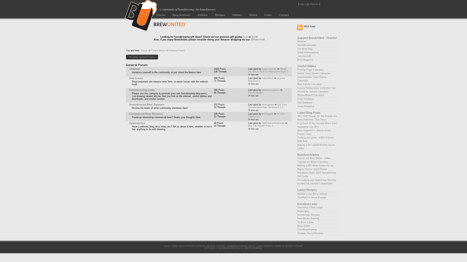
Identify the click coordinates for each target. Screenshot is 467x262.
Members (268, 246)
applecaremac (269, 69)
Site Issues (136, 78)
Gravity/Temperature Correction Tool (316, 88)
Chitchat (134, 69)
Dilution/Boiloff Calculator (310, 95)
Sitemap (299, 246)
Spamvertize (137, 123)
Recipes (220, 15)
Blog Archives (181, 15)
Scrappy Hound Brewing (310, 233)
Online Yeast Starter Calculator (313, 73)
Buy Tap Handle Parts (259, 125)
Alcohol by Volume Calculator (312, 91)
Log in (303, 4)
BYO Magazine (305, 59)
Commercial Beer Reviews (146, 113)
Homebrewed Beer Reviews (146, 104)
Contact (284, 15)
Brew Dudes (303, 226)
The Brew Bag (304, 48)
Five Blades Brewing (308, 218)
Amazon (301, 41)
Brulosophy (303, 211)
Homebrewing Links (142, 90)
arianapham (268, 104)
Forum (161, 15)
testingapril (267, 113)
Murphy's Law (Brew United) (312, 193)
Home (144, 50)
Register (314, 4)
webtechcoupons (271, 90)
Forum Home (158, 50)
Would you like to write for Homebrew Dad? (267, 70)
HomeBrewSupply (306, 45)
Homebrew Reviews (237, 246)
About (253, 15)
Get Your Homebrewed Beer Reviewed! (267, 106)
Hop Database (304, 102)
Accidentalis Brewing (308, 214)
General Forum (177, 50)
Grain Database (305, 99)
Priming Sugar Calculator (310, 69)
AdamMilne (268, 78)
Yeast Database (305, 106)
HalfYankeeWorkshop (273, 123)
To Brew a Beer (305, 222)
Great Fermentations (308, 52)
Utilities (237, 15)
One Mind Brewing (307, 229)
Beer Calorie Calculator (309, 84)
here (245, 36)
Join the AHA (304, 56)
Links (268, 15)
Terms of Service (284, 246)
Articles (203, 15)
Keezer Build (255, 92)
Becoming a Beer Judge (310, 207)
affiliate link (257, 39)
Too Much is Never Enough (311, 197)
